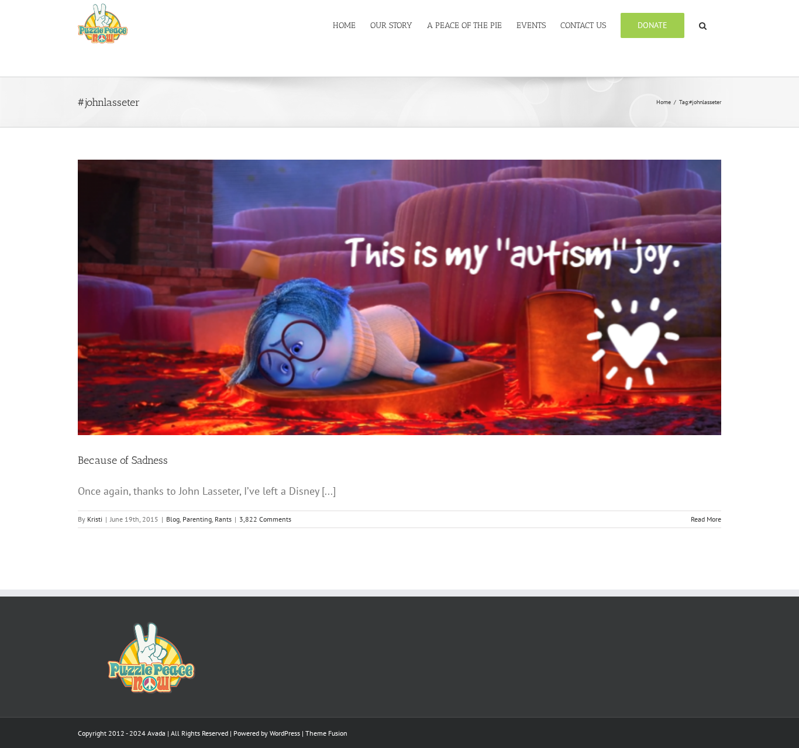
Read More (706, 519)
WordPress (285, 733)
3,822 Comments (265, 519)
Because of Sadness (123, 460)
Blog (173, 519)
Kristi (94, 519)
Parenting (197, 519)
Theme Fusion (326, 733)
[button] (703, 24)
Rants (223, 519)
